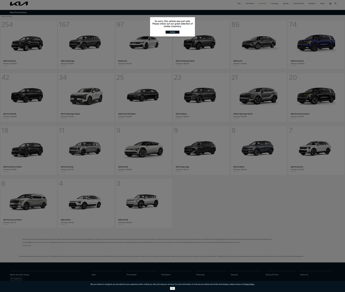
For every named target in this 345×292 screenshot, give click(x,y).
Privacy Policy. (249, 284)
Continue (172, 32)
